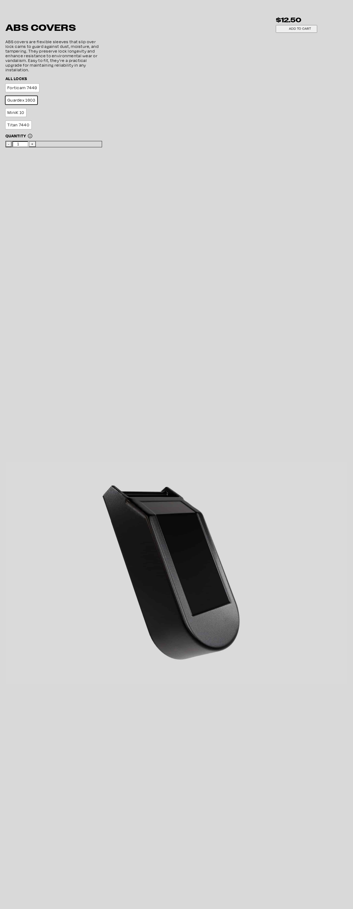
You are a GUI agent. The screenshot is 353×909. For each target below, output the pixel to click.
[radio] (22, 88)
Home (17, 412)
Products (20, 417)
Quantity (16, 136)
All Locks (17, 78)
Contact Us (22, 445)
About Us (20, 436)
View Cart (21, 450)
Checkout (21, 455)
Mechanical (34, 426)
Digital (28, 422)
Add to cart (300, 28)
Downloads (22, 441)
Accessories (34, 431)
